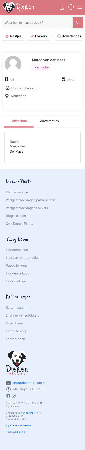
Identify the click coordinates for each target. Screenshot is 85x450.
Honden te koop (18, 273)
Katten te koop (16, 331)
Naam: (14, 142)
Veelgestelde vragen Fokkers (27, 208)
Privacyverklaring (15, 431)
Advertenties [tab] (49, 121)
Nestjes (15, 36)
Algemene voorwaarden (19, 425)
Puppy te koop (16, 265)
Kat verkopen (15, 339)
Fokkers (40, 36)
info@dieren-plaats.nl (29, 383)
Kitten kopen (15, 323)
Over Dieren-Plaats (19, 223)
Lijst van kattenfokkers (22, 315)
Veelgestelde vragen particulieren (30, 200)
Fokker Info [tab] (18, 121)
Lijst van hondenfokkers (23, 257)
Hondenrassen (17, 250)
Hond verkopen (17, 281)
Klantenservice (17, 192)
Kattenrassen (16, 307)
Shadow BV (28, 412)
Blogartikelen (16, 216)
